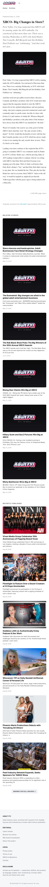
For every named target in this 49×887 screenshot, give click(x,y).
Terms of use (7, 854)
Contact (5, 860)
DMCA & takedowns (10, 857)
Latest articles (8, 831)
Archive (12, 8)
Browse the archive (10, 835)
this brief (23, 204)
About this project (9, 841)
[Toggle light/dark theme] (19, 3)
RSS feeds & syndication (11, 838)
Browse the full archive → (24, 791)
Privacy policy (7, 851)
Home (5, 8)
